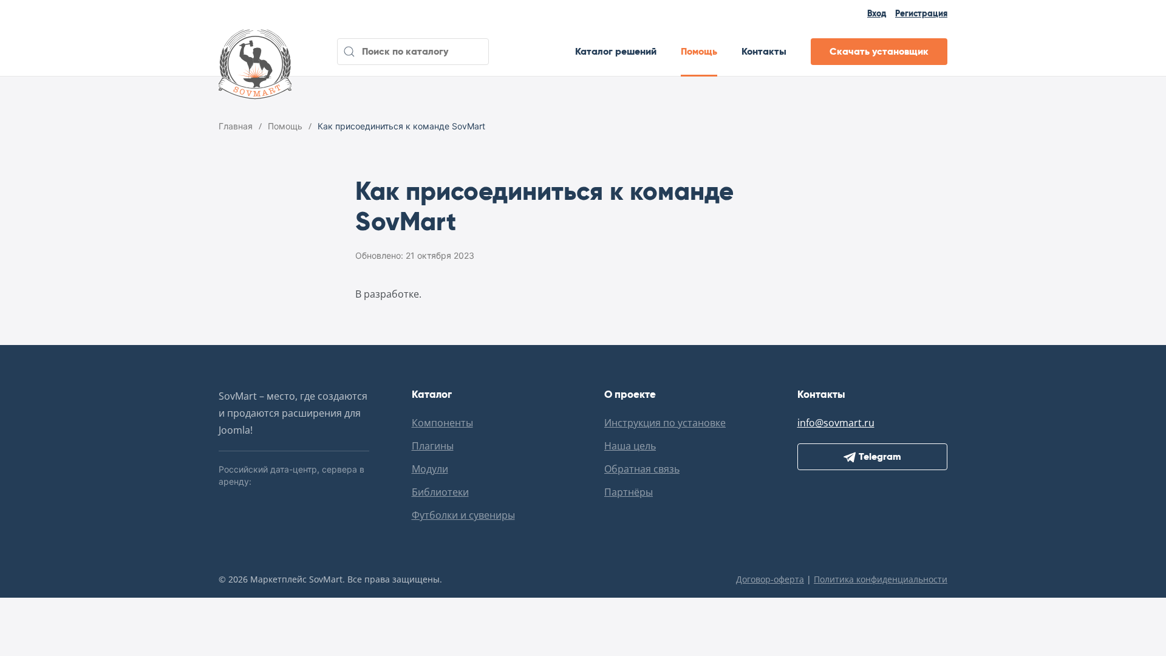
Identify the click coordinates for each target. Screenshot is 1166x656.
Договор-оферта (770, 579)
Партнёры (628, 492)
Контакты (764, 51)
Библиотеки (440, 492)
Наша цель (630, 446)
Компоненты (442, 422)
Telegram (880, 456)
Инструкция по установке (665, 422)
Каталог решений (615, 51)
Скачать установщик (879, 51)
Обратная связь (642, 469)
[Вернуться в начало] (255, 51)
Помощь (699, 51)
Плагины (433, 446)
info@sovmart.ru (835, 422)
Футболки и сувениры (463, 515)
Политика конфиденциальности (880, 579)
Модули (430, 469)
